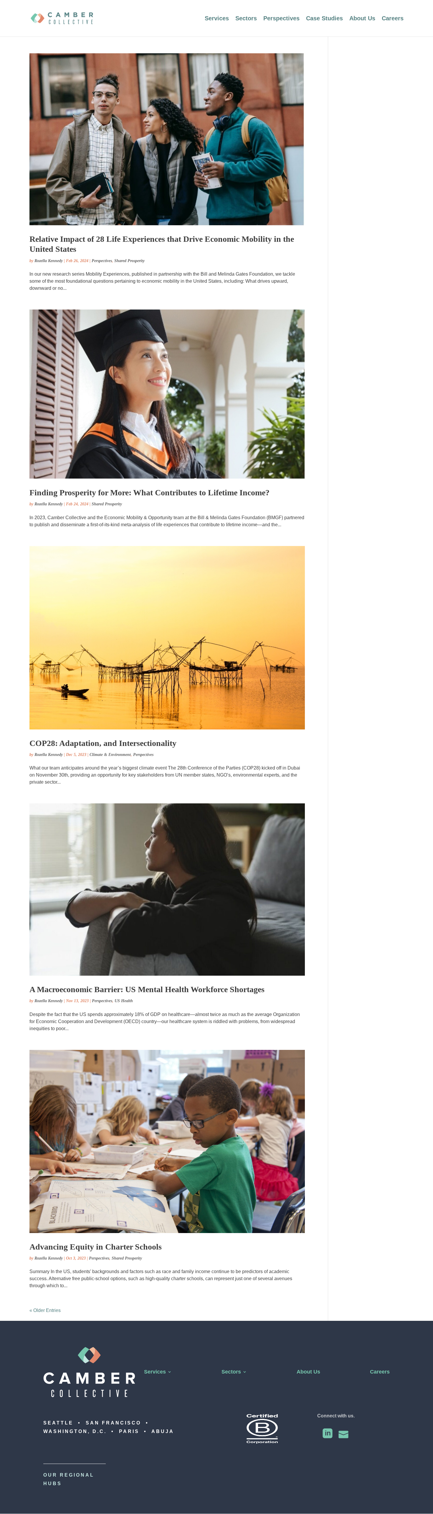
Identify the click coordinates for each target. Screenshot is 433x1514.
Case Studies (324, 18)
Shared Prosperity (129, 261)
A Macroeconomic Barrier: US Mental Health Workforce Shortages (147, 989)
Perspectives (281, 18)
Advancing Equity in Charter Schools (95, 1246)
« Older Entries (45, 1310)
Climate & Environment (110, 754)
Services (217, 18)
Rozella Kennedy (48, 261)
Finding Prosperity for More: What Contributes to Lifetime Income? (149, 492)
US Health (124, 1001)
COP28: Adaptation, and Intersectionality (102, 743)
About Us (362, 18)
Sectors (246, 18)
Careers (393, 18)
